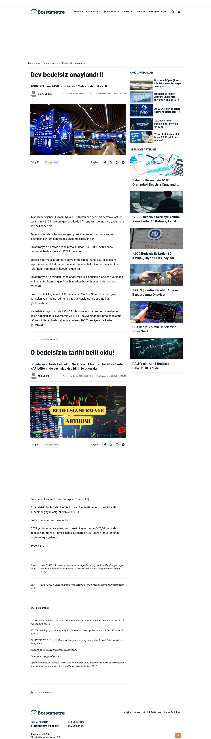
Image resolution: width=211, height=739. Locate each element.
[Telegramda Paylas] (117, 162)
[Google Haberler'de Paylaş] (52, 162)
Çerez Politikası (172, 712)
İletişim (127, 712)
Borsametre (34, 63)
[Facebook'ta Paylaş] (105, 162)
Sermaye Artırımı (157, 11)
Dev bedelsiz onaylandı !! (74, 63)
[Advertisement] (105, 38)
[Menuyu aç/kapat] (179, 11)
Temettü (141, 11)
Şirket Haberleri (112, 11)
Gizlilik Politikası (152, 712)
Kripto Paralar (93, 11)
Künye (137, 712)
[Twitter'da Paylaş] (111, 162)
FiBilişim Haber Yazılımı (42, 737)
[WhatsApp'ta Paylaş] (123, 162)
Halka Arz (128, 11)
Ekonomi (78, 11)
